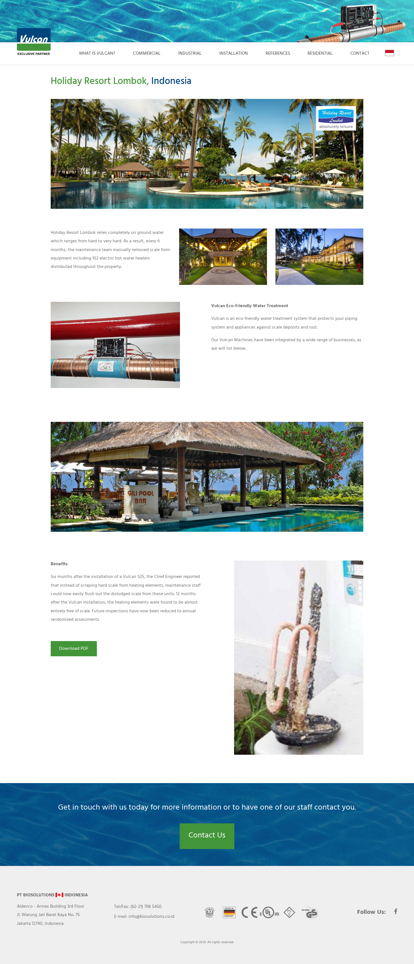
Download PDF (73, 648)
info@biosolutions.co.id (151, 916)
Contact (360, 53)
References (278, 53)
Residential (320, 53)
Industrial (190, 53)
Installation (233, 53)
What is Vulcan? (97, 53)
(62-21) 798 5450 (146, 906)
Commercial (147, 53)
